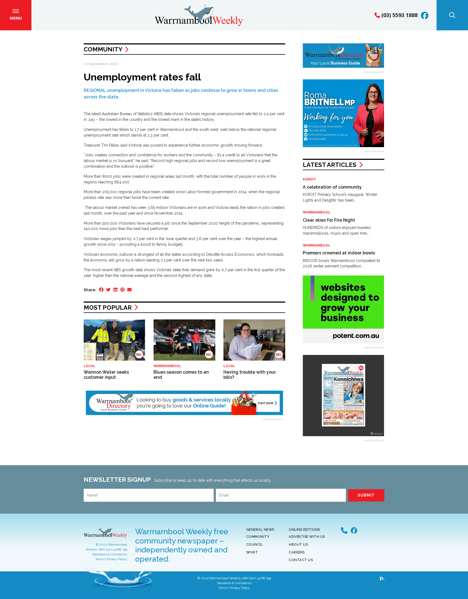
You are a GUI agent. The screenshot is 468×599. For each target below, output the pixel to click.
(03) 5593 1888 (399, 15)
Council (254, 544)
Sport (252, 552)
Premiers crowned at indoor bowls (339, 252)
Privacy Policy (117, 559)
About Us (298, 544)
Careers (297, 552)
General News (260, 529)
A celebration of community (332, 187)
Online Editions (304, 529)
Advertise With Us (307, 537)
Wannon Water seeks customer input (106, 375)
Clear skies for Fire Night (329, 220)
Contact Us (301, 560)
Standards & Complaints (109, 554)
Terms (100, 559)
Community (103, 49)
